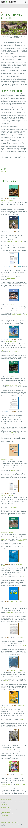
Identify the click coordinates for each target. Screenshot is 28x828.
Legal (9, 822)
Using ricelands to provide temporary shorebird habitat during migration (13, 536)
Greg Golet (20, 719)
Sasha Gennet (7, 680)
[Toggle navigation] (25, 2)
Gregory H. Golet (10, 241)
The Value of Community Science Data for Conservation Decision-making (14, 203)
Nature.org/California (6, 799)
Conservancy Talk (5, 807)
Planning (13, 198)
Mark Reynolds (11, 351)
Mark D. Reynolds (18, 241)
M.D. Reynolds (23, 784)
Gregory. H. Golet (11, 278)
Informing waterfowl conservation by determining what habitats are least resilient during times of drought (13, 309)
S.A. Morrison (3, 786)
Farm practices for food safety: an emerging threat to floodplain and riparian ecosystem (12, 780)
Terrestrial (4, 12)
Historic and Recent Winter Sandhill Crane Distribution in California (12, 642)
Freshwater (7, 231)
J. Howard (8, 784)
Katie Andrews (23, 539)
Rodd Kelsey (17, 351)
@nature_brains (5, 815)
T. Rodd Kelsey (10, 612)
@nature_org (4, 804)
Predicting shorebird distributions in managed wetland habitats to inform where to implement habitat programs (14, 381)
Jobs (12, 822)
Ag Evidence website (7, 172)
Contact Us (16, 822)
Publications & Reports (7, 200)
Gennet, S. (3, 784)
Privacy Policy (4, 822)
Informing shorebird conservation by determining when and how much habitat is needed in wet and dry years (14, 345)
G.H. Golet (19, 207)
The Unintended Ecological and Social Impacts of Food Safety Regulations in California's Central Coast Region (13, 675)
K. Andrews (17, 784)
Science (18, 198)
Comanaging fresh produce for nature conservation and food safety (13, 746)
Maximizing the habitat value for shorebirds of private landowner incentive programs (12, 237)
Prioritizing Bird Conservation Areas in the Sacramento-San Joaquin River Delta (13, 272)
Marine (19, 266)
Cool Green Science (5, 812)
